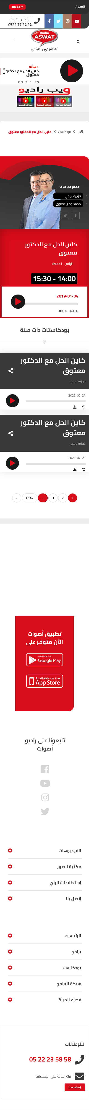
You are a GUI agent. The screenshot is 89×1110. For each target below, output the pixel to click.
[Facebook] (49, 21)
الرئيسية (73, 935)
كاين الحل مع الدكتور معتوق (21, 72)
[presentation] (3, 68)
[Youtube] (76, 21)
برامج (76, 951)
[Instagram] (67, 21)
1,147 (30, 498)
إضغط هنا (74, 1087)
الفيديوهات (69, 850)
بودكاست (64, 132)
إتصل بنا (73, 898)
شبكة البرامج (69, 983)
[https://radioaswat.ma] (81, 132)
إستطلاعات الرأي (65, 882)
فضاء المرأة (69, 999)
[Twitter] (58, 21)
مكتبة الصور (69, 866)
